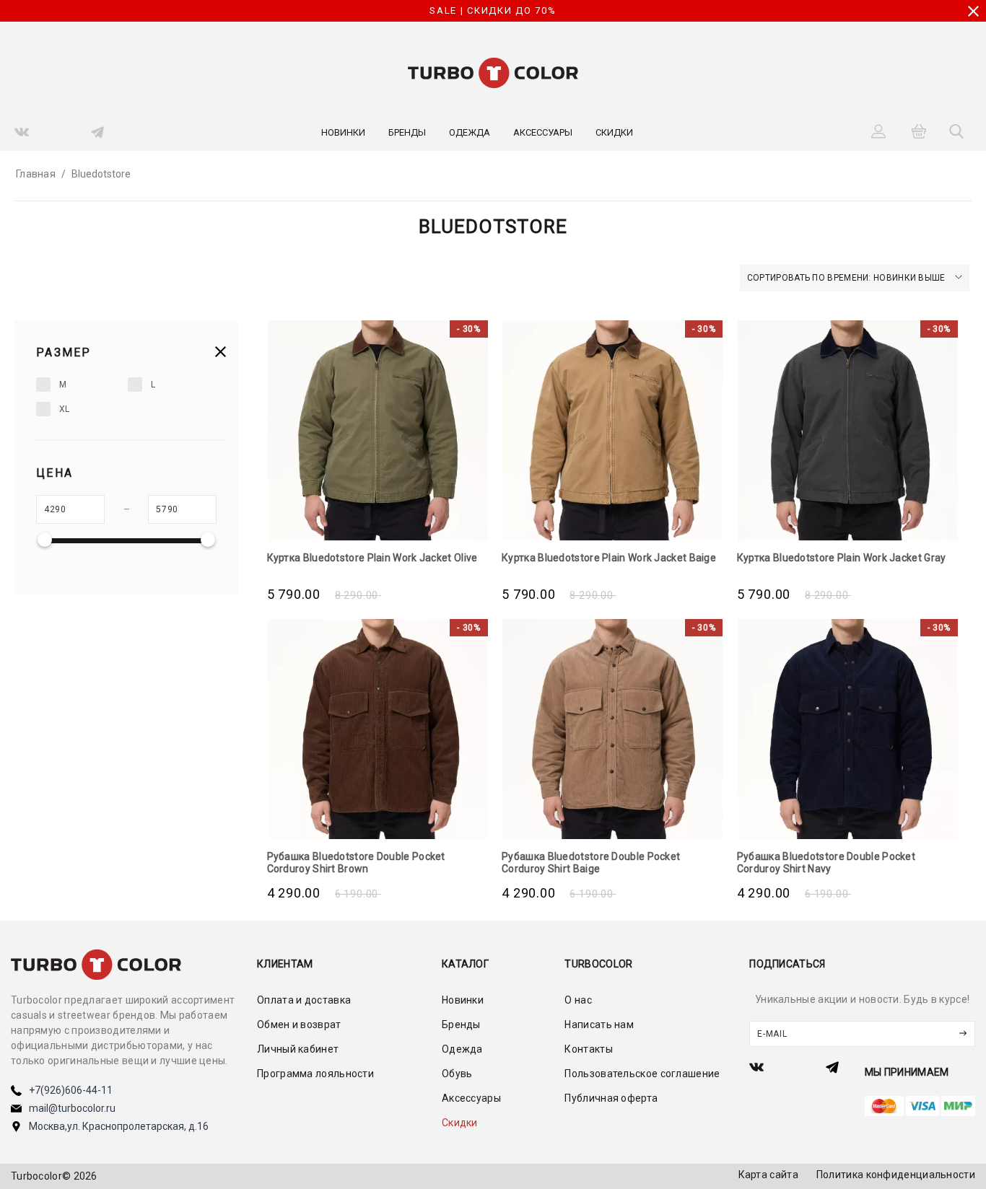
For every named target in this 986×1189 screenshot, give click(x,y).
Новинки (343, 132)
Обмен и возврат (299, 1024)
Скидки (614, 132)
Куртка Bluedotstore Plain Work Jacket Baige (609, 557)
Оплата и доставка (304, 1000)
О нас (578, 1000)
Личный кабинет (298, 1049)
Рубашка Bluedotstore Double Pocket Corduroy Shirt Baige (591, 862)
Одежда (469, 132)
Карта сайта (768, 1174)
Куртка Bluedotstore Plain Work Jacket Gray (841, 557)
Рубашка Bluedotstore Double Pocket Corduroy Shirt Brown (356, 862)
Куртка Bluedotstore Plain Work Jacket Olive (372, 557)
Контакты (588, 1049)
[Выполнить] (962, 1034)
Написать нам (599, 1024)
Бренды (407, 132)
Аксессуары (542, 132)
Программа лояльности (315, 1073)
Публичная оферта (611, 1098)
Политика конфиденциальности (895, 1174)
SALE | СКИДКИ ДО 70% (492, 10)
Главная (36, 174)
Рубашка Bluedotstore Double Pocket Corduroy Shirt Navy (826, 862)
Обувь (457, 1073)
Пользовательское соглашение (642, 1073)
